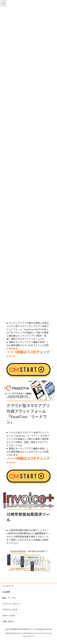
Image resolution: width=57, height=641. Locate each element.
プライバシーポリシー (11, 604)
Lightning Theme (33, 633)
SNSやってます (8, 615)
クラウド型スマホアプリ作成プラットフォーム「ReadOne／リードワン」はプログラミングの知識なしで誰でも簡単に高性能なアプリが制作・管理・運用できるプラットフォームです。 (27, 439)
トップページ (8, 586)
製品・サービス (9, 598)
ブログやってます (9, 609)
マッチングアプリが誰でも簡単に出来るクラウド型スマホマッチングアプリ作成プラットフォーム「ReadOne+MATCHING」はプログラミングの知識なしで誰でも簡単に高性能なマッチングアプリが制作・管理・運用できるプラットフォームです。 (27, 331)
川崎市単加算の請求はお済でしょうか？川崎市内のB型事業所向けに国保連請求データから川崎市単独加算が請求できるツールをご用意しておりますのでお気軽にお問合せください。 (28, 536)
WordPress (19, 633)
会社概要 (6, 592)
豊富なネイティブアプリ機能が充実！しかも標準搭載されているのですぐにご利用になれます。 (27, 345)
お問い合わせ (8, 621)
